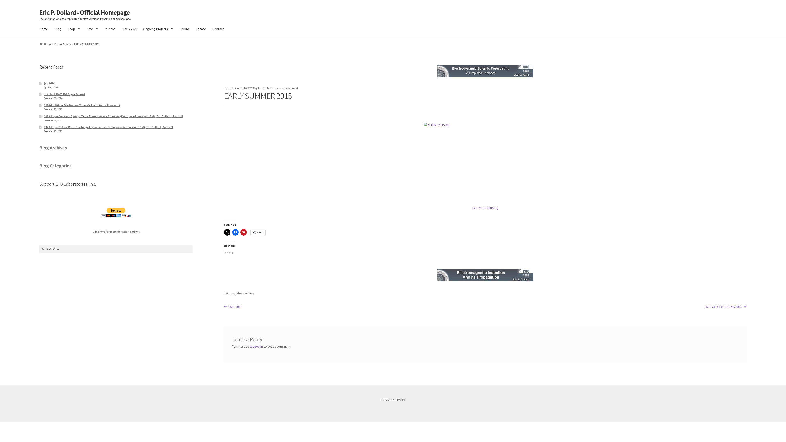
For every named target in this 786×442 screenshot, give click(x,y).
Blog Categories (55, 166)
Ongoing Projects (155, 29)
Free (90, 29)
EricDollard (265, 88)
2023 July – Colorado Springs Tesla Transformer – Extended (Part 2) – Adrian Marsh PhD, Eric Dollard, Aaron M (113, 116)
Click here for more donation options (116, 231)
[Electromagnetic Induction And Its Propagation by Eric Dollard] (485, 275)
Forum (184, 29)
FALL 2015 (235, 307)
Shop (71, 29)
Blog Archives (53, 148)
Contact (218, 29)
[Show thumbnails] (485, 208)
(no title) (49, 83)
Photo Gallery (62, 44)
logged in (256, 346)
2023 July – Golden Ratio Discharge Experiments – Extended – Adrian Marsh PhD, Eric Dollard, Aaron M (108, 127)
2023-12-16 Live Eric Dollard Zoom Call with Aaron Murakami (82, 105)
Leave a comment (287, 88)
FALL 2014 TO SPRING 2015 (723, 307)
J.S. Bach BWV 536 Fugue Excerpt (64, 94)
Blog (57, 29)
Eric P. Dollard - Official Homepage (84, 12)
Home (43, 29)
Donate (200, 29)
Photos (110, 29)
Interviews (129, 29)
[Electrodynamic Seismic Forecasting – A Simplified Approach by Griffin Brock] (485, 71)
